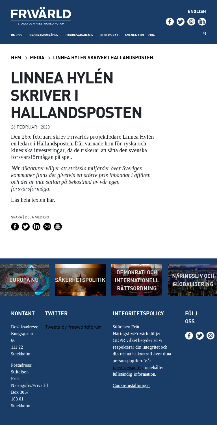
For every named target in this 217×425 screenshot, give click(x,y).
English (197, 11)
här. (51, 200)
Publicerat (109, 35)
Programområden (43, 35)
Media (37, 57)
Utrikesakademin (80, 35)
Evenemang (134, 35)
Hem (16, 57)
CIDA (151, 35)
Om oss (16, 35)
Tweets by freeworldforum (73, 327)
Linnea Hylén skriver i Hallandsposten (103, 57)
